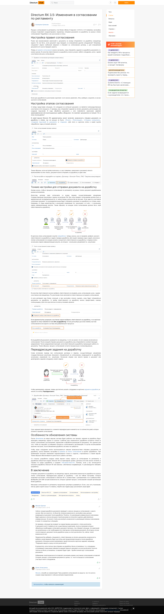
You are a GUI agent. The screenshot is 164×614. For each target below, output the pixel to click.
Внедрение (35, 495)
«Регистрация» (77, 120)
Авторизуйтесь (38, 584)
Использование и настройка (89, 492)
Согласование (74, 492)
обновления (39, 438)
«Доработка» (62, 236)
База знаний (112, 25)
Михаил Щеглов (40, 505)
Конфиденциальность (99, 605)
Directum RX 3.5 (46, 492)
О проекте (95, 601)
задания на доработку (91, 389)
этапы (78, 495)
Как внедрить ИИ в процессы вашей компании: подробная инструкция (119, 55)
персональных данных (112, 610)
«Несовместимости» (68, 462)
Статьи (111, 15)
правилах (62, 451)
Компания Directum (37, 605)
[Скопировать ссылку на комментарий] (99, 506)
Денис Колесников (41, 567)
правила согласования (60, 492)
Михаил (37, 573)
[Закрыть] (133, 608)
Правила (95, 603)
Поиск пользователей (126, 605)
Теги (110, 12)
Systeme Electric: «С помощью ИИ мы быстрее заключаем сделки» (119, 85)
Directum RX (35, 492)
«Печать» (68, 120)
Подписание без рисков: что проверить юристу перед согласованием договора (118, 75)
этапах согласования (74, 451)
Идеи (110, 22)
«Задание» (63, 122)
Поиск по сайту (124, 601)
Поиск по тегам (124, 603)
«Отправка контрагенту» (92, 120)
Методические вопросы (66, 495)
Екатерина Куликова (42, 24)
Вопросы (111, 19)
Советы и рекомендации (48, 495)
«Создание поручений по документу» (44, 122)
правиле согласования (44, 50)
